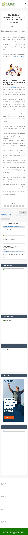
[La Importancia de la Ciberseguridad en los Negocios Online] (14, 251)
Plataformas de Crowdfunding (18, 531)
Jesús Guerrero (13, 25)
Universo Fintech (5, 532)
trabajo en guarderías (10, 87)
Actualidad (10, 26)
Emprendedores (16, 26)
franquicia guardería (19, 56)
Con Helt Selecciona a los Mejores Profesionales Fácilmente (11, 247)
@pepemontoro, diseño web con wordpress (16, 529)
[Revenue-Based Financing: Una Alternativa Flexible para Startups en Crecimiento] (14, 227)
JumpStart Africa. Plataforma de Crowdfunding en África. (11, 238)
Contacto (10, 532)
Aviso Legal (15, 532)
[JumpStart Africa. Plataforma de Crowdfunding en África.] (14, 235)
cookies (14, 533)
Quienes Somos (5, 531)
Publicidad (11, 531)
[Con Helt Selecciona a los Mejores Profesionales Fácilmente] (14, 243)
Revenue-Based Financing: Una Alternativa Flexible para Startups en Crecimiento (13, 230)
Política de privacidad (21, 532)
